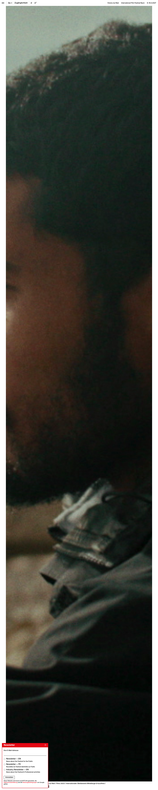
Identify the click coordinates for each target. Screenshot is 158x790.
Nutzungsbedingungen (30, 782)
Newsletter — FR (20, 765)
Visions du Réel (49, 783)
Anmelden (9, 777)
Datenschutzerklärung (10, 782)
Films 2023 (60, 783)
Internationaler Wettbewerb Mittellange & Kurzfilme (85, 783)
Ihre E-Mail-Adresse (11, 750)
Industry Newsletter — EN (23, 771)
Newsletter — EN (19, 760)
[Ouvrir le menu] (3, 3)
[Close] (45, 745)
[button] (42, 393)
